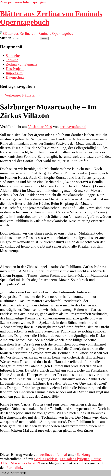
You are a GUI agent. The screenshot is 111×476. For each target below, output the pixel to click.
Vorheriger (10, 95)
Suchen (5, 38)
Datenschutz (15, 77)
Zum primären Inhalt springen (23, 2)
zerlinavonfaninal (73, 127)
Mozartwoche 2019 (25, 463)
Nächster (31, 95)
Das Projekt (15, 69)
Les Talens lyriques (74, 459)
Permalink (14, 467)
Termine (12, 60)
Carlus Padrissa (46, 459)
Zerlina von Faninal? (21, 64)
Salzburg (83, 454)
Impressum (14, 73)
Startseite (13, 56)
